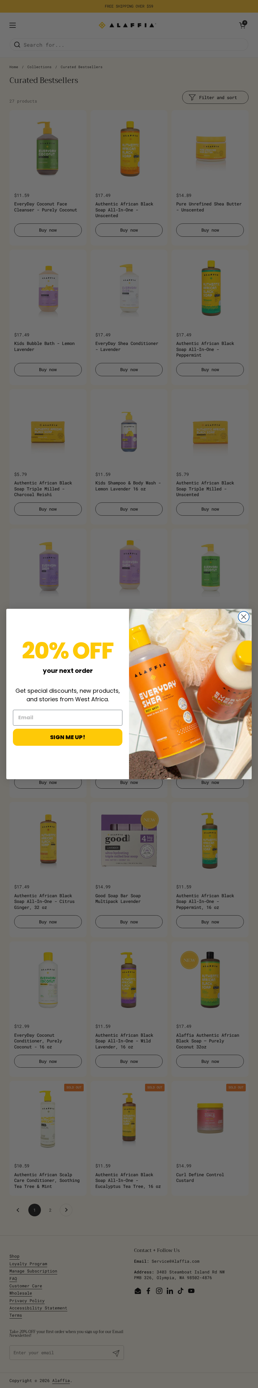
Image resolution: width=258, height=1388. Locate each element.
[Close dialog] (243, 616)
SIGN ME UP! (67, 737)
